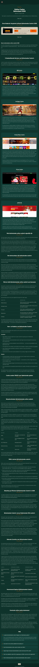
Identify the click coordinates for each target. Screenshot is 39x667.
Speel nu (33, 30)
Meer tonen (19, 18)
